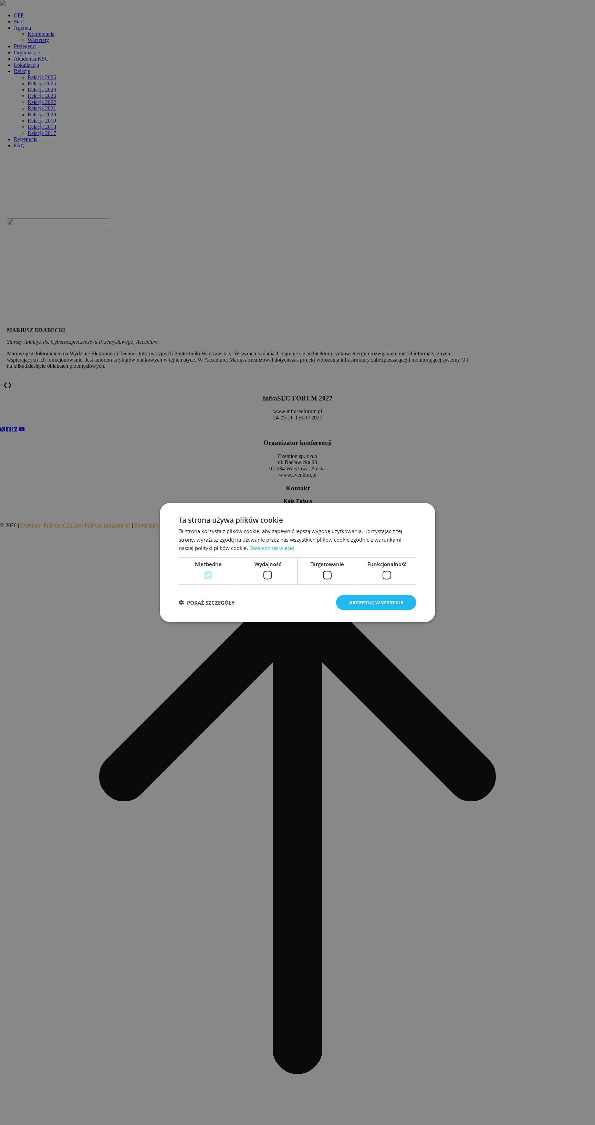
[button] (206, 602)
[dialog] (297, 562)
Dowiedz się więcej (271, 547)
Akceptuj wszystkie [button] (376, 602)
